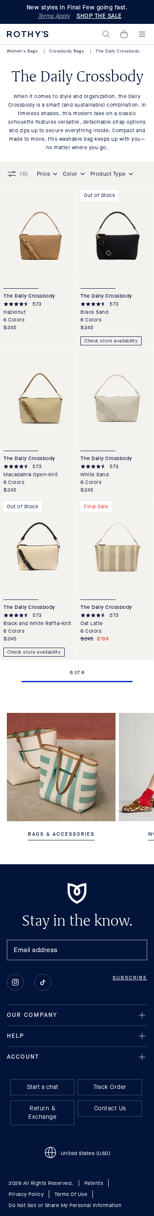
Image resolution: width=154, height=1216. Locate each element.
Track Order (110, 1087)
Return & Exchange (42, 1112)
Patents (94, 1183)
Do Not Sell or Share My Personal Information (65, 1205)
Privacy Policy (26, 1194)
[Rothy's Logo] (27, 34)
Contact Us (110, 1108)
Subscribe (130, 977)
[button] (106, 34)
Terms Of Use (70, 1194)
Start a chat (42, 1087)
